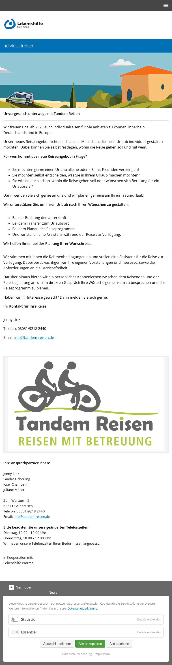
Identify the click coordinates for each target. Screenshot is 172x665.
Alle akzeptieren (90, 644)
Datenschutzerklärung (82, 608)
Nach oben (23, 587)
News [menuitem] (53, 592)
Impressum (102, 654)
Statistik (28, 619)
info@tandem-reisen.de (34, 337)
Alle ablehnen (119, 644)
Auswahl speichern (57, 644)
